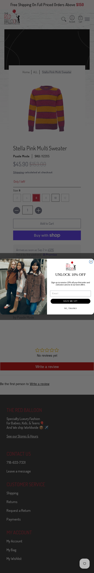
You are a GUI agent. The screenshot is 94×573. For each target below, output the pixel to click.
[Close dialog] (91, 262)
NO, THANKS (70, 308)
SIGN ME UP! (70, 301)
